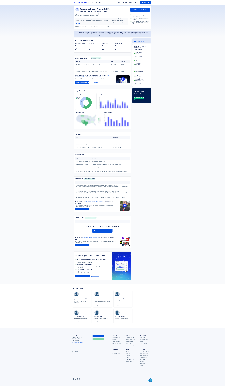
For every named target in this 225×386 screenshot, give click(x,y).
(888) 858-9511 (131, 1)
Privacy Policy (86, 381)
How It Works (142, 337)
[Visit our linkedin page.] (77, 379)
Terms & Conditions (102, 381)
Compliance (93, 381)
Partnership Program (144, 339)
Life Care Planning (130, 345)
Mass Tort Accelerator (130, 343)
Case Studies (142, 363)
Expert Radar (115, 339)
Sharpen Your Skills (116, 353)
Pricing (141, 341)
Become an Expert (98, 339)
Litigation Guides (143, 357)
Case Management (116, 337)
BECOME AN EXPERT (122, 1)
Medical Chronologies (116, 343)
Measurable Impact (130, 361)
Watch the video (95, 82)
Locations (128, 355)
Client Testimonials (130, 359)
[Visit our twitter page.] (75, 379)
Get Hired (114, 351)
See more (78, 23)
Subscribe (76, 351)
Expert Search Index (144, 355)
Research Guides (129, 341)
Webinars (142, 361)
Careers (127, 357)
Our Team (128, 353)
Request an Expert (145, 2)
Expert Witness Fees (144, 353)
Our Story (128, 351)
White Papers (142, 359)
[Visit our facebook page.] (73, 379)
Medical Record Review (131, 339)
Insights (141, 365)
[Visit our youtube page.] (79, 379)
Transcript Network (116, 341)
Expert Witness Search (130, 337)
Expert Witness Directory (145, 351)
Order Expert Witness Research (140, 9)
